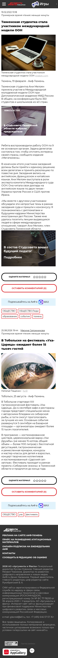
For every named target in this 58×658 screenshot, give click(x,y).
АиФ (25, 391)
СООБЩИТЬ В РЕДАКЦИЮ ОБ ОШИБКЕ (24, 557)
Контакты (8, 553)
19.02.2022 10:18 (9, 12)
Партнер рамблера (28, 644)
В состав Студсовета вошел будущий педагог (26, 249)
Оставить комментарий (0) (29, 288)
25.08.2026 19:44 (9, 330)
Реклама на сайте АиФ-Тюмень (22, 535)
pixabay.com (41, 75)
